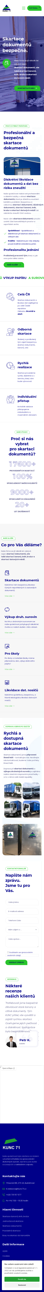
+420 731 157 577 (13, 1194)
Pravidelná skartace (11, 1230)
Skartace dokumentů (12, 1226)
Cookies (6, 1256)
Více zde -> (9, 596)
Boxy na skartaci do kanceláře (16, 1235)
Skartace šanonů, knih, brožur (15, 1216)
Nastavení (22, 1285)
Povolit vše (22, 1279)
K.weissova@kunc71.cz (16, 1189)
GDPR (4, 1251)
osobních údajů (14, 955)
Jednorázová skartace (12, 1221)
